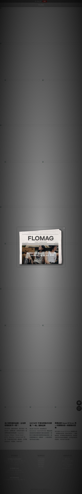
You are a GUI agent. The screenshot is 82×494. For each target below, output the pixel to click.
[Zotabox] (64, 265)
